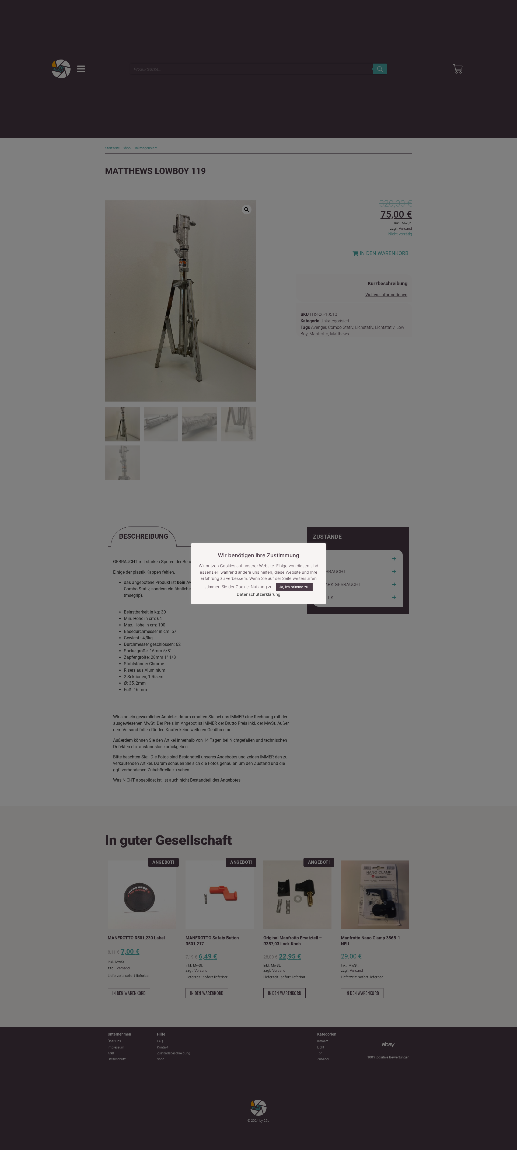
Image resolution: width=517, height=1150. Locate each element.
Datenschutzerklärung (258, 594)
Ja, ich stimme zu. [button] (294, 587)
